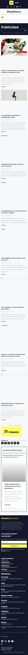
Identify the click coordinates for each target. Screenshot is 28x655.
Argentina (5, 611)
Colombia (4, 577)
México (3, 617)
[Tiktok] (18, 443)
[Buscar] (25, 31)
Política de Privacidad (6, 648)
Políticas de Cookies (6, 649)
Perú (3, 589)
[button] (2, 17)
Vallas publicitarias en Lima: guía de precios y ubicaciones (12, 486)
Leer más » (3, 86)
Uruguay (4, 606)
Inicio (17, 3)
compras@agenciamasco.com (8, 571)
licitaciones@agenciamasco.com (9, 567)
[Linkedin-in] (8, 6)
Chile (3, 583)
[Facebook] (9, 641)
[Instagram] (11, 6)
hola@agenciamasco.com (7, 563)
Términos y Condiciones (7, 647)
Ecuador (4, 600)
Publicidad (9, 27)
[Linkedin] (2, 641)
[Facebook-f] (14, 6)
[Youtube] (17, 6)
